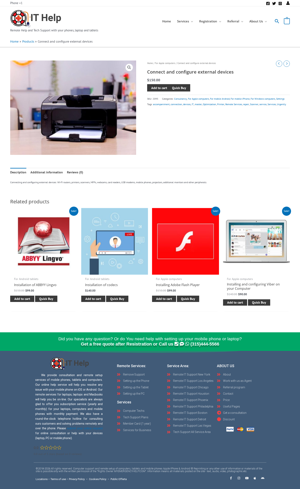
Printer (220, 104)
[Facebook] (268, 3)
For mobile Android (220, 98)
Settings (280, 98)
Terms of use (58, 479)
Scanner (254, 104)
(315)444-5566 (204, 344)
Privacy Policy (77, 479)
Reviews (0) (75, 172)
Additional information (46, 172)
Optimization (209, 104)
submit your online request (85, 428)
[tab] (18, 172)
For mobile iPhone (240, 98)
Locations (42, 479)
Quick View (43, 271)
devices (187, 104)
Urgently (281, 104)
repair (246, 104)
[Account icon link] (288, 3)
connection (176, 104)
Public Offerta (119, 479)
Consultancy (180, 98)
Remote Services (233, 104)
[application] (191, 21)
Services (272, 104)
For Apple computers (165, 63)
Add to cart (159, 88)
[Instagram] (280, 3)
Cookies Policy (97, 479)
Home (150, 63)
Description (18, 172)
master (198, 104)
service (263, 104)
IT (193, 104)
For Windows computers (263, 98)
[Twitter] (274, 3)
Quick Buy (46, 299)
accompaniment (161, 104)
